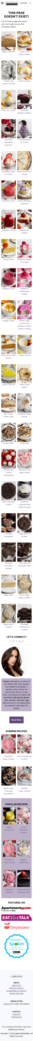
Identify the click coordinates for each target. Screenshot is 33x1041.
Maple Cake (8, 595)
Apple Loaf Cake (8, 52)
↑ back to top (16, 976)
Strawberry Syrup (8, 230)
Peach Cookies (24, 81)
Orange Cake (8, 259)
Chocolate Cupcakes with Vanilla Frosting (24, 504)
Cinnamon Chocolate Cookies (9, 565)
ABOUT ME (16, 985)
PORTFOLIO (16, 1017)
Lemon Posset (24, 355)
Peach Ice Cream (8, 110)
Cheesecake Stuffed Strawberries (9, 472)
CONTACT (16, 1014)
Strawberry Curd (8, 201)
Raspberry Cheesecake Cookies (24, 291)
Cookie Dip (24, 443)
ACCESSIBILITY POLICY (16, 991)
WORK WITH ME (16, 993)
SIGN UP (7, 1004)
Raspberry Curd (8, 289)
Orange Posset (9, 321)
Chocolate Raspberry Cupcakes (8, 142)
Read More (16, 720)
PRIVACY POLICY (16, 988)
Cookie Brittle (8, 443)
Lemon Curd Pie (8, 385)
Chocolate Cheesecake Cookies (24, 627)
